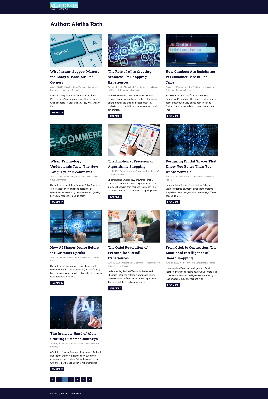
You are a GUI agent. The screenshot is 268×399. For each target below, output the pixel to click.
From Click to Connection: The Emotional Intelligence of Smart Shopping (191, 252)
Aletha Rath (71, 87)
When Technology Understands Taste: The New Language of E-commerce (74, 166)
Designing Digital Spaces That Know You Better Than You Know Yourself (191, 166)
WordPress (65, 393)
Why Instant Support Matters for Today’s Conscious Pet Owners (74, 77)
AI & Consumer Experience (203, 263)
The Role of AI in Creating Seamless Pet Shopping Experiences (129, 77)
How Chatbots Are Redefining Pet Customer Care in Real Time (190, 77)
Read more (57, 112)
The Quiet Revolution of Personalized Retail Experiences (128, 252)
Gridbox (77, 393)
